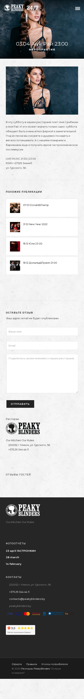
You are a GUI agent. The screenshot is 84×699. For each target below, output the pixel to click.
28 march (12, 557)
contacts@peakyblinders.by (27, 598)
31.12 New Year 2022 (35, 224)
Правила (31, 664)
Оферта (17, 664)
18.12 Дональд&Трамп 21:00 (40, 262)
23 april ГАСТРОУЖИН (21, 550)
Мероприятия (42, 49)
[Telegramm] (38, 459)
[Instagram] (30, 459)
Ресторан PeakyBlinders (35, 668)
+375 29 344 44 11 (18, 449)
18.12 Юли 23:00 (32, 243)
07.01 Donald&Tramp (36, 205)
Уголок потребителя (54, 664)
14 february (13, 563)
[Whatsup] (53, 459)
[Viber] (46, 459)
